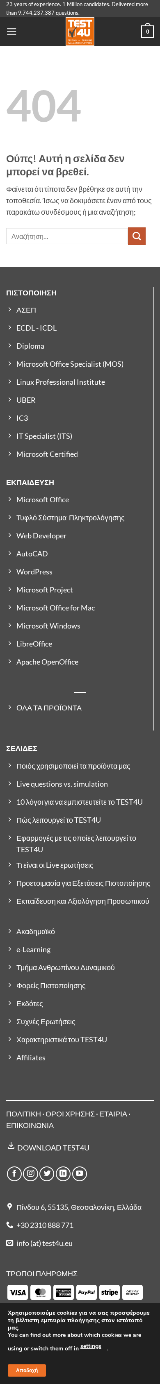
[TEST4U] (80, 31)
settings (90, 1346)
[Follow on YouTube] (79, 1173)
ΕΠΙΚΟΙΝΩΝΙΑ (30, 1125)
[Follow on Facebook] (14, 1173)
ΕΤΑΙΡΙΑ (113, 1113)
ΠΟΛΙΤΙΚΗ (23, 1113)
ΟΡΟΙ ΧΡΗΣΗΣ (70, 1113)
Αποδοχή (27, 1370)
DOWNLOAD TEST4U (53, 1148)
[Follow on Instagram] (30, 1173)
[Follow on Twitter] (46, 1173)
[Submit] (137, 236)
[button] (11, 31)
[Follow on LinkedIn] (63, 1173)
